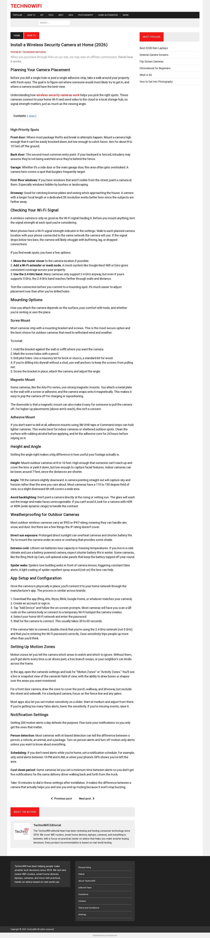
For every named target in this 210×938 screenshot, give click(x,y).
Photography (85, 15)
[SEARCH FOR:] (54, 22)
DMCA (81, 874)
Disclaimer (83, 894)
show (32, 116)
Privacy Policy (84, 867)
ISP (41, 15)
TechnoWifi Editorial (34, 52)
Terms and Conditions (88, 908)
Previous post (63, 798)
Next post (85, 798)
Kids (71, 15)
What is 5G (146, 75)
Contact (82, 901)
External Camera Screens (154, 54)
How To (31, 15)
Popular (17, 15)
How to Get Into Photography (156, 81)
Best (61, 15)
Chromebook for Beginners (155, 68)
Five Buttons (111, 935)
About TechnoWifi (86, 881)
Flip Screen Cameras (151, 61)
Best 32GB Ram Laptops (154, 48)
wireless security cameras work (57, 95)
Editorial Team (85, 887)
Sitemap (82, 914)
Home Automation (108, 15)
